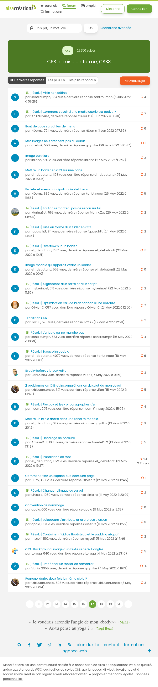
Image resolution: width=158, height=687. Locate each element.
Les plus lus (56, 80)
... (30, 604)
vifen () (102, 375)
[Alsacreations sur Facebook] (29, 644)
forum (71, 6)
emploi (90, 6)
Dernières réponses (29, 80)
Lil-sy (35, 480)
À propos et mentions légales (111, 674)
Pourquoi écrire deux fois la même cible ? (56, 578)
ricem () (104, 408)
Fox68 (35, 322)
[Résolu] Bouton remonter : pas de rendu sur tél (65, 208)
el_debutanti (41, 174)
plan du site (87, 644)
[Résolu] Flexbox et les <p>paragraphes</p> (63, 404)
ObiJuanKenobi (42, 390)
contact (111, 644)
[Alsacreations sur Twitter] (39, 644)
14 (65, 604)
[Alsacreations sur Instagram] (49, 644)
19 (110, 604)
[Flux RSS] (69, 644)
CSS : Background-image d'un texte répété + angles (64, 549)
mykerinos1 (39, 288)
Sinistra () (108, 495)
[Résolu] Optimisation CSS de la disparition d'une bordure (72, 303)
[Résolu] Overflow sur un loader (53, 246)
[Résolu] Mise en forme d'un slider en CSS (60, 227)
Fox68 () (104, 322)
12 (47, 604)
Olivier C (37, 307)
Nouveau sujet (134, 81)
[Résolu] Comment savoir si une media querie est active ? (72, 111)
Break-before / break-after (46, 370)
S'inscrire (113, 9)
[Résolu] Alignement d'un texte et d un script (63, 284)
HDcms (36, 130)
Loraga (36, 553)
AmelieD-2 (39, 442)
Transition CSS (36, 318)
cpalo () (103, 509)
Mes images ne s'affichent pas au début (55, 141)
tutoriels (50, 6)
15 (74, 604)
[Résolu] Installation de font (50, 457)
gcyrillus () (108, 145)
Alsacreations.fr (75, 674)
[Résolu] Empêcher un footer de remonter (61, 564)
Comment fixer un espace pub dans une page (60, 476)
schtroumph (40, 97)
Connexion (139, 9)
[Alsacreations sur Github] (19, 644)
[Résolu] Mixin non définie (48, 93)
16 (83, 604)
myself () (106, 538)
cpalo (35, 509)
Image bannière (37, 156)
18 (101, 604)
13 (56, 604)
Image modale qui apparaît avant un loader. (58, 265)
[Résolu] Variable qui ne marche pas (56, 332)
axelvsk (37, 145)
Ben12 (35, 375)
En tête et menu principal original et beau (56, 189)
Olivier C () (99, 116)
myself (36, 538)
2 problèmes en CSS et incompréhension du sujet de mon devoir (73, 385)
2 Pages (143, 463)
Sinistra (36, 495)
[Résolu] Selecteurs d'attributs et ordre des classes (68, 519)
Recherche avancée (115, 28)
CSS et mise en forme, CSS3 (79, 62)
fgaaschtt (38, 231)
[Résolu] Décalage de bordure (52, 438)
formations (53, 12)
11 (39, 604)
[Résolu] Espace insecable (49, 351)
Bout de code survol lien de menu (50, 126)
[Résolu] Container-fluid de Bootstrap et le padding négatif (74, 534)
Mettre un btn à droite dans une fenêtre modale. (62, 419)
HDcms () (106, 130)
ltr (33, 116)
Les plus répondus (82, 80)
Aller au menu (16, 6)
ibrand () (105, 160)
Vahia (35, 568)
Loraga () (106, 553)
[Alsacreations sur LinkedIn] (59, 644)
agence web (74, 651)
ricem (35, 408)
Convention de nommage (44, 505)
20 (119, 604)
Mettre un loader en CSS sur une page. (54, 170)
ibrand (36, 160)
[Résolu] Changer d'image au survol (56, 490)
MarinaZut (39, 212)
